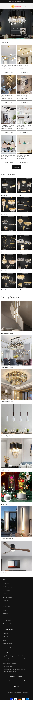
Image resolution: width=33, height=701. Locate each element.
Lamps (4, 593)
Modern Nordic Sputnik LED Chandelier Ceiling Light (22, 66)
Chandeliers (6, 583)
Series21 (3, 290)
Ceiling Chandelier (6, 401)
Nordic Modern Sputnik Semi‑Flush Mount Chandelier (8, 66)
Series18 (19, 271)
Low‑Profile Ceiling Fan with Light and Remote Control (24, 126)
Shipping (5, 640)
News (4, 610)
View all (16, 167)
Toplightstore (10, 692)
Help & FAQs (6, 636)
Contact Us (6, 633)
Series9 (19, 252)
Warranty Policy (7, 647)
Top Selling (16, 29)
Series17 (3, 271)
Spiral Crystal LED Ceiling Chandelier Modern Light (22, 96)
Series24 (19, 290)
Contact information (17, 697)
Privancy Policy (6, 617)
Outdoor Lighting (6, 538)
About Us (5, 613)
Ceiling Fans (4, 573)
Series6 (19, 233)
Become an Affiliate (8, 623)
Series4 (19, 214)
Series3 (3, 214)
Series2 (19, 195)
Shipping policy (25, 694)
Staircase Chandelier (7, 333)
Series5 (3, 233)
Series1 (3, 195)
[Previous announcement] (3, 1)
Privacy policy (9, 694)
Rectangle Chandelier (7, 367)
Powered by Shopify (17, 692)
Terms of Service (7, 620)
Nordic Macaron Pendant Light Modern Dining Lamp (23, 156)
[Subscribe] (24, 680)
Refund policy (25, 692)
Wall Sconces (5, 470)
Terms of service (17, 694)
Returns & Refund (7, 643)
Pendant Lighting (6, 436)
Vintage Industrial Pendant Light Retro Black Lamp (8, 156)
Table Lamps (4, 504)
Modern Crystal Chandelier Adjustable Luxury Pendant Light (8, 96)
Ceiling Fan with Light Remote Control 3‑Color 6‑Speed (7, 126)
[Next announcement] (30, 1)
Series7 (3, 252)
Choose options (9, 72)
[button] (3, 6)
